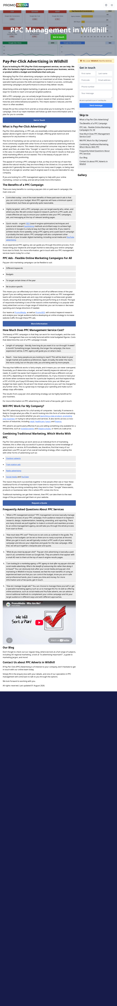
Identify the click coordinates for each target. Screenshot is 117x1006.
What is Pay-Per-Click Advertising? (94, 119)
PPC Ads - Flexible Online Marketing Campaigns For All (95, 128)
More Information (39, 323)
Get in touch (58, 37)
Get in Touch (39, 120)
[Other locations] (106, 5)
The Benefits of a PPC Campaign (93, 123)
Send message (96, 105)
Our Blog (83, 157)
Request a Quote (39, 503)
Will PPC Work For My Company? (94, 140)
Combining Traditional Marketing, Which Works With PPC (94, 145)
